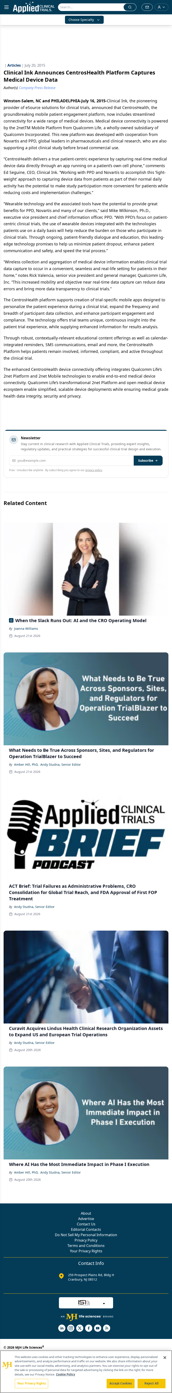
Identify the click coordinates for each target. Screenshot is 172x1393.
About (86, 1213)
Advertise (86, 1218)
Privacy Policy (86, 1240)
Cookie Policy (65, 1374)
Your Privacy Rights (86, 1251)
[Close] (165, 1357)
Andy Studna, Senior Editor (60, 764)
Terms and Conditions (86, 1245)
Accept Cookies (121, 1383)
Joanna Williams (26, 628)
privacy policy (93, 470)
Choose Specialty (81, 19)
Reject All (151, 1383)
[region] (86, 1371)
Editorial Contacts (86, 1229)
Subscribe (145, 460)
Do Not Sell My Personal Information (86, 1234)
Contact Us (86, 1224)
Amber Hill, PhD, (26, 764)
